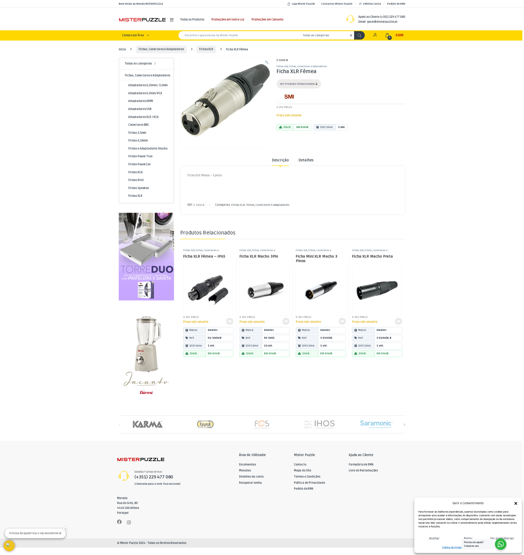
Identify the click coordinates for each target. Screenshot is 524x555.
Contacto (300, 464)
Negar (468, 538)
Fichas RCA (135, 172)
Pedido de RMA (396, 4)
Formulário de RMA (361, 464)
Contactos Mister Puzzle (336, 4)
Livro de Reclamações (363, 470)
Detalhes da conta (251, 476)
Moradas (245, 470)
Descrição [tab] (280, 160)
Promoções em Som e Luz (227, 19)
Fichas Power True (140, 156)
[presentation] (404, 424)
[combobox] (239, 35)
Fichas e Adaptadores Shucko (147, 148)
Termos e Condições (307, 476)
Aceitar (434, 538)
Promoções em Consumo (267, 19)
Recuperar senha (250, 483)
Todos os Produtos (192, 19)
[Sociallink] (119, 522)
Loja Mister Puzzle (303, 4)
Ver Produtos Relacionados (297, 84)
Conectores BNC (138, 125)
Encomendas (247, 464)
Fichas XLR (206, 49)
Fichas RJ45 (135, 180)
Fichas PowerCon (139, 164)
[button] (516, 503)
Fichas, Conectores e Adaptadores (161, 49)
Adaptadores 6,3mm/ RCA (145, 93)
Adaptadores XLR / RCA (143, 117)
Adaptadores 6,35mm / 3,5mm (148, 85)
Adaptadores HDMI (140, 101)
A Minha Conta (372, 4)
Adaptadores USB (139, 109)
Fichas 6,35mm (138, 140)
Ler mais (229, 321)
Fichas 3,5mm (137, 133)
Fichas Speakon (138, 188)
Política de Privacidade (455, 547)
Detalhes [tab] (306, 160)
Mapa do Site (302, 470)
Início (122, 49)
